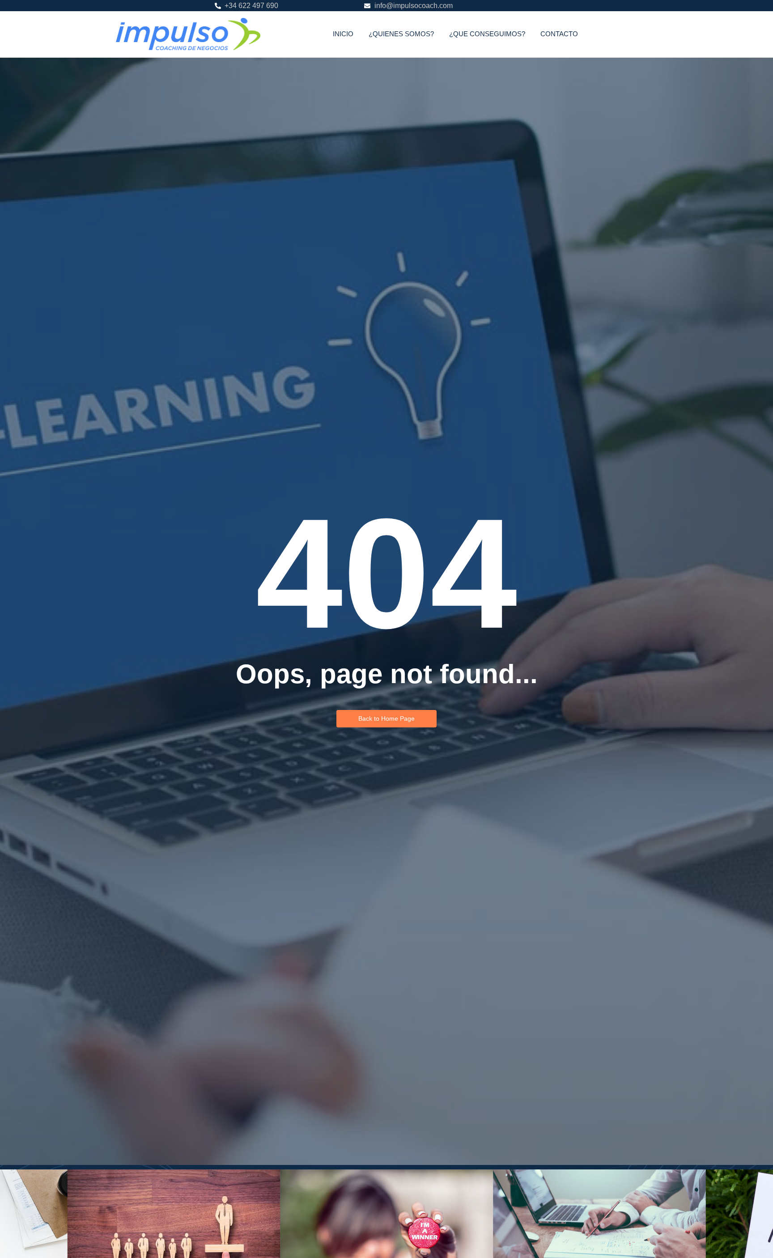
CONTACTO (559, 34)
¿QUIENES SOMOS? (401, 34)
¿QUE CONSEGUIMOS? (487, 34)
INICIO (343, 34)
